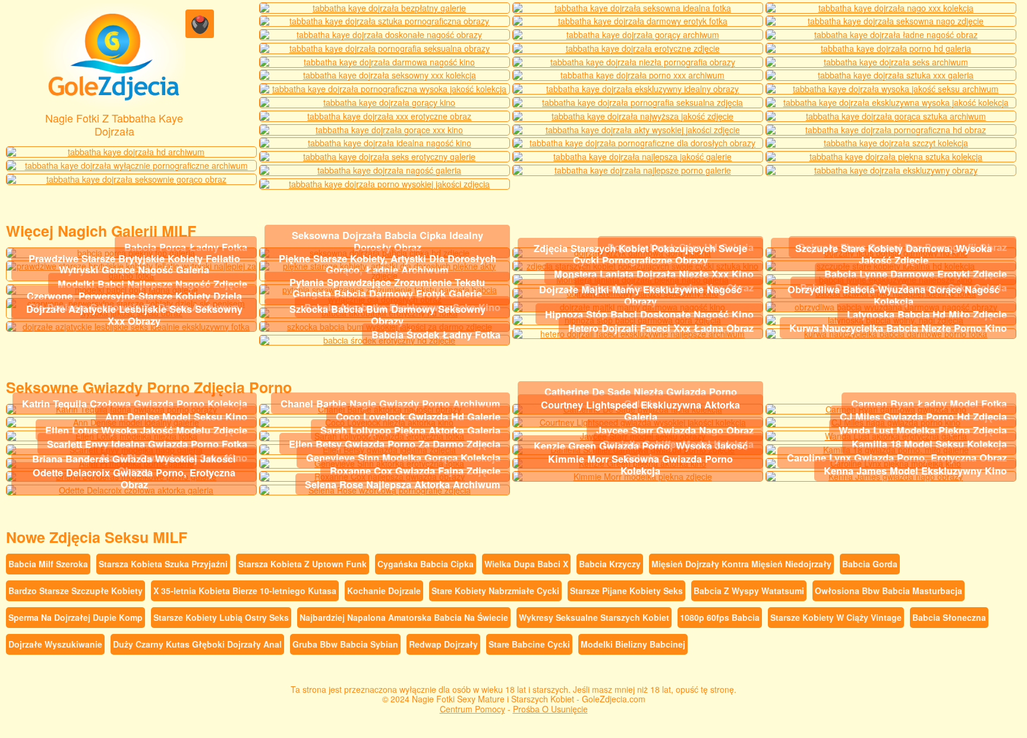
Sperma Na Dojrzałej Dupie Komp (75, 617)
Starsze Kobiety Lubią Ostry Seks (221, 617)
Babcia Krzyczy (610, 564)
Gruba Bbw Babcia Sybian (345, 644)
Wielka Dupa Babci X (526, 564)
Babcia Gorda (869, 564)
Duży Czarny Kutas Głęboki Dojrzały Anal (197, 644)
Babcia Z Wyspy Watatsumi (749, 590)
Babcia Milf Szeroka (48, 564)
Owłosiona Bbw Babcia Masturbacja (888, 590)
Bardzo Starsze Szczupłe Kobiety (75, 590)
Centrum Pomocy (472, 709)
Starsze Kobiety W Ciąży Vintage (836, 617)
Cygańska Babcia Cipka (425, 564)
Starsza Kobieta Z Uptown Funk (302, 564)
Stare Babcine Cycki (529, 644)
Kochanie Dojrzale (384, 590)
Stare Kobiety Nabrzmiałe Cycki (495, 590)
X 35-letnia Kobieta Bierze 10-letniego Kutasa (244, 590)
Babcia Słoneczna (949, 617)
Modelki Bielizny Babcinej (633, 644)
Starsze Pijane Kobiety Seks (626, 590)
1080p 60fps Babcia (720, 617)
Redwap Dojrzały (443, 644)
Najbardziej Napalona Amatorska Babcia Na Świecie (404, 617)
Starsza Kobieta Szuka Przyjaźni (163, 564)
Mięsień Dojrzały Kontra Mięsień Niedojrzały (741, 564)
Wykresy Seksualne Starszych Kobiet (594, 617)
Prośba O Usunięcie (550, 709)
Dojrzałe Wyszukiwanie (55, 644)
